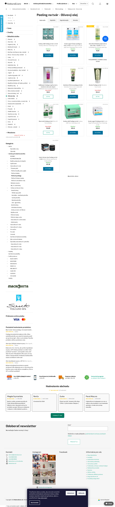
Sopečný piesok (13, 119)
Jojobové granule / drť (15, 75)
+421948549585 (13, 459)
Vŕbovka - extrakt (14, 127)
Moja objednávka (92, 455)
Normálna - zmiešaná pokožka (20, 195)
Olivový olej (13, 96)
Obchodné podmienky (93, 462)
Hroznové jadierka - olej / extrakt (18, 70)
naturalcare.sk (12, 463)
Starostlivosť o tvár (15, 166)
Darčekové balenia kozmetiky (18, 237)
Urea (10, 122)
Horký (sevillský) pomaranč (16, 68)
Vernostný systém (92, 464)
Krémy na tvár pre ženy (17, 188)
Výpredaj (11, 23)
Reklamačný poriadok (93, 468)
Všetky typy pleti (16, 193)
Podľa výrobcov (13, 256)
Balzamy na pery (15, 183)
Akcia (10, 18)
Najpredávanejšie (64, 20)
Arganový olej (13, 44)
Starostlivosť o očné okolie (18, 220)
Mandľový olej (13, 86)
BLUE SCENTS (14, 259)
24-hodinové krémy (16, 207)
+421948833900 (13, 457)
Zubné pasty (14, 222)
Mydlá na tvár (14, 212)
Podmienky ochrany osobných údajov (97, 466)
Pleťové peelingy (16, 176)
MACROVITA (13, 264)
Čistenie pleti (14, 168)
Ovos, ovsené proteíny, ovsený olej (19, 101)
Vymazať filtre (18, 135)
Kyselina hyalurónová (15, 80)
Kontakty (89, 457)
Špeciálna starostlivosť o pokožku (19, 242)
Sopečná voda (13, 117)
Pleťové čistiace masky (17, 178)
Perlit (10, 106)
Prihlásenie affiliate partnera (95, 474)
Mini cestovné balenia (16, 239)
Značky (10, 278)
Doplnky (11, 251)
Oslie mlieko (12, 99)
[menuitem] (27, 3)
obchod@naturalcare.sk (15, 455)
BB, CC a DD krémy (16, 185)
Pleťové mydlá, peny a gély (18, 171)
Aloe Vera (11, 42)
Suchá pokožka (16, 198)
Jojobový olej (13, 78)
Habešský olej (13, 65)
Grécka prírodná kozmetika (17, 154)
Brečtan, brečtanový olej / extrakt (18, 52)
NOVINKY (12, 156)
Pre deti (12, 232)
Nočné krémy (14, 205)
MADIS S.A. (13, 266)
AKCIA (10, 146)
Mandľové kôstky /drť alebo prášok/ (19, 83)
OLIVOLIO (12, 273)
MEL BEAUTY (13, 268)
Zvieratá (12, 234)
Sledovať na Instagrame (45, 487)
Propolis (11, 109)
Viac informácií (42, 498)
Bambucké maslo (14, 47)
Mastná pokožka (16, 200)
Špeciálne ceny (14, 149)
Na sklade (12, 15)
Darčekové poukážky (14, 254)
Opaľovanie (13, 164)
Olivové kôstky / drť (14, 93)
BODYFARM (13, 261)
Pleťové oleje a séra (16, 217)
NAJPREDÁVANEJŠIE (15, 159)
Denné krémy (14, 190)
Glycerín (11, 62)
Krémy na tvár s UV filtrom (18, 210)
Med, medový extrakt (15, 91)
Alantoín (11, 39)
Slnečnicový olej (13, 114)
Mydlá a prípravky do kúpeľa (18, 161)
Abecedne (75, 20)
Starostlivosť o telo (15, 225)
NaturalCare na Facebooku (16, 461)
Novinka (11, 21)
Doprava (89, 470)
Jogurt (11, 73)
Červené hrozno (13, 60)
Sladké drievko (13, 111)
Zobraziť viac (57, 415)
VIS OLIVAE (13, 276)
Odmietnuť (70, 493)
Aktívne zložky (91, 472)
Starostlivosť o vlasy (16, 227)
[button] (109, 504)
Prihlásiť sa (74, 442)
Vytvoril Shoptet (104, 500)
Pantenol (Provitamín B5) (15, 104)
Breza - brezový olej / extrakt (17, 55)
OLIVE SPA (13, 271)
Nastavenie (34, 503)
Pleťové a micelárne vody (18, 181)
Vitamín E (11, 124)
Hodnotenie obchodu (57, 386)
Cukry (10, 57)
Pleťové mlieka (15, 173)
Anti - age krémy (16, 203)
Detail (48, 97)
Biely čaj (11, 50)
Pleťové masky (15, 215)
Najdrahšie (52, 20)
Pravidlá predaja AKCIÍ (93, 479)
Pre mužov (13, 229)
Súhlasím (81, 493)
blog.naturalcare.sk (92, 476)
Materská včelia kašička (15, 88)
